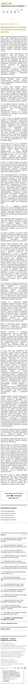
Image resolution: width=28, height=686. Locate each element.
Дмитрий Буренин (14, 143)
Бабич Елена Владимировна (8, 511)
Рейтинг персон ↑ (14, 629)
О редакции (4, 638)
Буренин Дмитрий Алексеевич (8, 513)
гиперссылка (9, 648)
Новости (3, 535)
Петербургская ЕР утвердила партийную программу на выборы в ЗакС (14, 613)
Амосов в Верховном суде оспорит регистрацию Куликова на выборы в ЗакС (12, 584)
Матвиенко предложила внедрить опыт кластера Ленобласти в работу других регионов (13, 539)
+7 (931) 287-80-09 (6, 662)
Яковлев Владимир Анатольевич (9, 519)
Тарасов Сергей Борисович (7, 515)
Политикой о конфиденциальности (10, 678)
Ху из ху (3, 24)
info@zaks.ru (14, 662)
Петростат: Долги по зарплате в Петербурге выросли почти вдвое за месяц (13, 551)
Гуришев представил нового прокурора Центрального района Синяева (13, 556)
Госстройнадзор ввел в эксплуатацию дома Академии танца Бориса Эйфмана (13, 590)
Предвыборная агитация (8, 640)
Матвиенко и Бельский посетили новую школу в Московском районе (13, 595)
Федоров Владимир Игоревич (8, 517)
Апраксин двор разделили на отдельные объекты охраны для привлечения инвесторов (14, 567)
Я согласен (6, 681)
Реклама (13, 638)
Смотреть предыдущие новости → (14, 623)
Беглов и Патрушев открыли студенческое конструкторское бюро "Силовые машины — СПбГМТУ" (14, 607)
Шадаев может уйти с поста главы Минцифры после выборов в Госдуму (12, 601)
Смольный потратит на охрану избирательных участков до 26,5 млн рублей (13, 562)
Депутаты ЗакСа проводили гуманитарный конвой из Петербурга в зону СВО (13, 578)
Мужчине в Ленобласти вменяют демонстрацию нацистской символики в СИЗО (14, 545)
